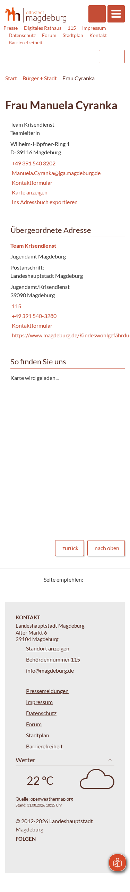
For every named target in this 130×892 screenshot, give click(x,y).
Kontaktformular (32, 182)
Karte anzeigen (29, 192)
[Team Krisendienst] (65, 290)
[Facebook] (100, 579)
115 (72, 28)
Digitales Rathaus (42, 28)
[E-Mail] (108, 579)
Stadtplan (73, 35)
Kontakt (98, 35)
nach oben (107, 548)
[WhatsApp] (117, 579)
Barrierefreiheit (26, 42)
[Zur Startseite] (35, 14)
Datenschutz (22, 35)
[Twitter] (91, 579)
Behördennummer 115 (53, 659)
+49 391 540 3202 (32, 163)
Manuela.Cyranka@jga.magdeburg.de (55, 173)
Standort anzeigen (47, 648)
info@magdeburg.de (50, 670)
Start (11, 78)
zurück (70, 548)
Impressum (94, 28)
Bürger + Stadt (40, 78)
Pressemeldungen (47, 691)
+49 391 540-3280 (33, 315)
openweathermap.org (52, 799)
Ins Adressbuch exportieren (45, 202)
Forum (49, 35)
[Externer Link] (36, 53)
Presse (10, 28)
